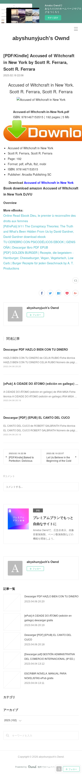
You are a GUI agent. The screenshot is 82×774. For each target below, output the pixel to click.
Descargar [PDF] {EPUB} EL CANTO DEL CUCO (36, 417)
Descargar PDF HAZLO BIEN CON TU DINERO (35, 349)
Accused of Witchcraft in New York (49, 182)
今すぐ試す (53, 17)
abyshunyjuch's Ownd (41, 38)
